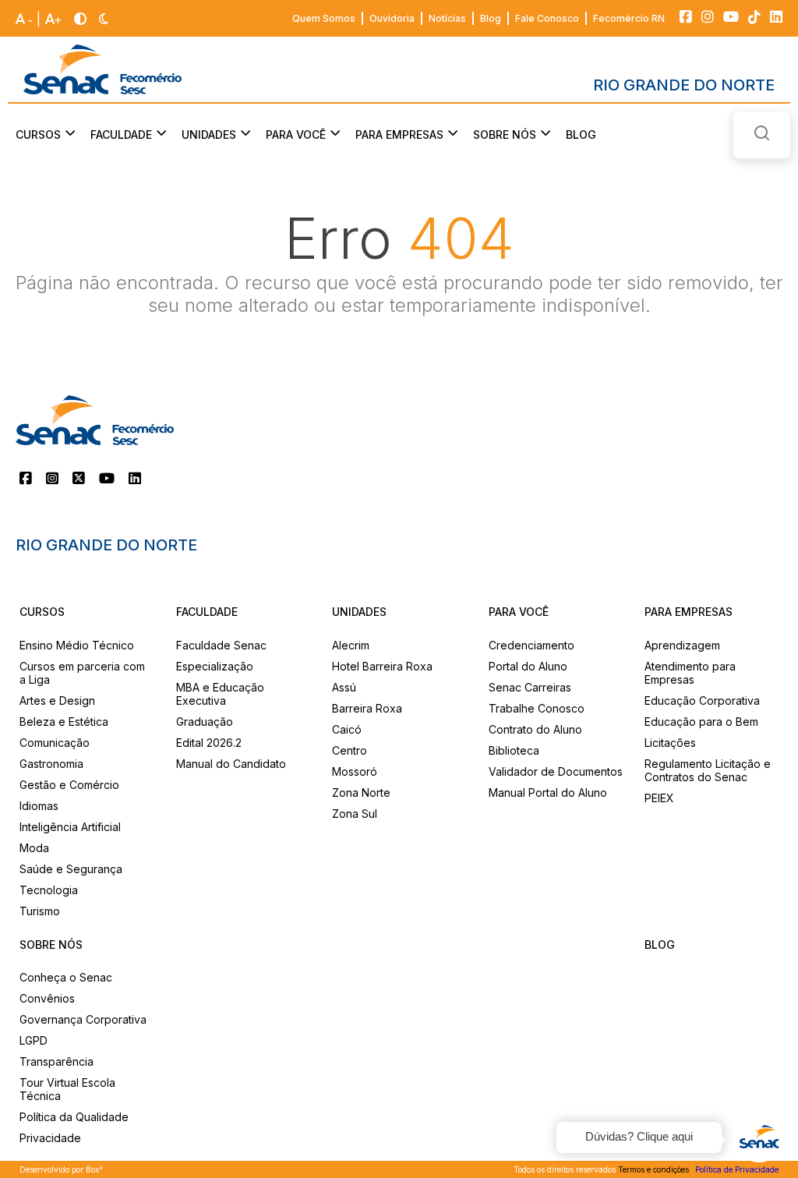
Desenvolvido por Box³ (61, 1169)
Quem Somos (323, 18)
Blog (490, 18)
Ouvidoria (392, 18)
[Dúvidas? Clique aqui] (759, 1139)
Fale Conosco (547, 18)
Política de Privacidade (737, 1169)
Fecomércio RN (629, 18)
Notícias (447, 18)
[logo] (102, 69)
